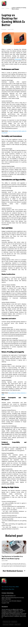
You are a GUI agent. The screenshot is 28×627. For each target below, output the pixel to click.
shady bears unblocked (8, 624)
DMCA (17, 586)
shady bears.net (6, 621)
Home (3, 8)
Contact (6, 589)
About (3, 589)
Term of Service (5, 586)
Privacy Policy (12, 586)
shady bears (17, 624)
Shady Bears (18, 59)
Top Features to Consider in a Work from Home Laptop (12, 557)
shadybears (14, 621)
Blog (10, 589)
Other (8, 8)
